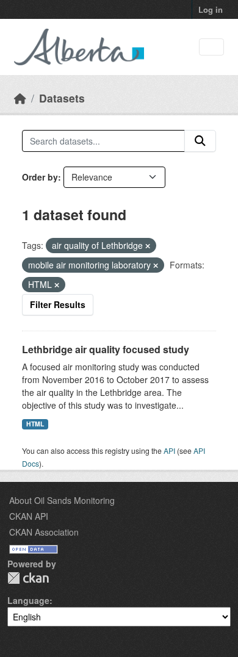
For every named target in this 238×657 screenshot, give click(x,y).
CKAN (28, 578)
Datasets (62, 98)
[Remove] (147, 246)
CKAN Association (44, 532)
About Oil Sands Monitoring (62, 500)
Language (28, 600)
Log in (210, 9)
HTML (35, 423)
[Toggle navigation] (211, 47)
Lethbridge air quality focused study (105, 349)
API (169, 450)
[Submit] (200, 141)
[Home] (20, 98)
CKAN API (28, 516)
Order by (40, 177)
